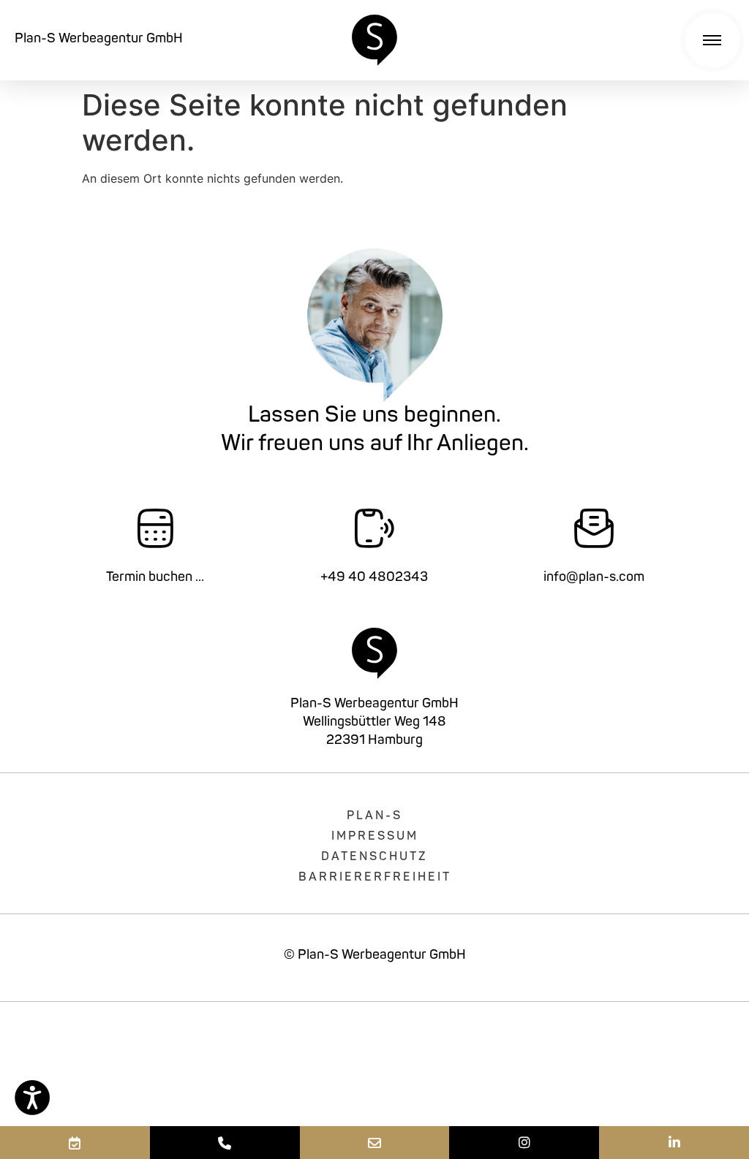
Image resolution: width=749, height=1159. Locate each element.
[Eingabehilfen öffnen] (32, 1097)
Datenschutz (374, 857)
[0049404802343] (225, 1142)
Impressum (374, 837)
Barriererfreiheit (374, 878)
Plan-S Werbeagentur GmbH (99, 39)
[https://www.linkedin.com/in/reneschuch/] (674, 1142)
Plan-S (374, 816)
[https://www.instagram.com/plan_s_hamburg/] (524, 1142)
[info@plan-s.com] (375, 1142)
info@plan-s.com (593, 578)
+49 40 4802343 (374, 578)
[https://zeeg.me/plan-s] (75, 1142)
